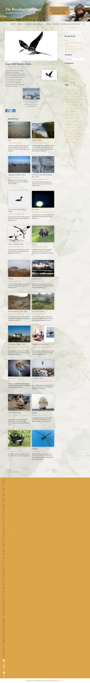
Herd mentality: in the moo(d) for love (74, 49)
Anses (75, 93)
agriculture (80, 90)
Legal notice (62, 680)
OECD (67, 139)
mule (82, 130)
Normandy (68, 136)
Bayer (81, 93)
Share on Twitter (10, 110)
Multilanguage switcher (70, 24)
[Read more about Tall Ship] (43, 402)
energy (67, 111)
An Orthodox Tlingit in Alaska (16, 344)
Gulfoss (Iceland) (37, 140)
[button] (84, 24)
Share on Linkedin (13, 110)
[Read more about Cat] (19, 438)
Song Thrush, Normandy (70, 51)
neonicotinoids (77, 133)
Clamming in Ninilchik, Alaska (17, 175)
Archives (56, 24)
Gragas (75, 124)
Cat (9, 448)
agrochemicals (69, 93)
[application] (43, 24)
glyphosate (68, 124)
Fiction (20, 24)
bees (71, 96)
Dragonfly (35, 448)
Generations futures (77, 121)
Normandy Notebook (36, 212)
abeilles (67, 90)
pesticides (78, 139)
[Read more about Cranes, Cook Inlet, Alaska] (19, 233)
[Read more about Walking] (19, 268)
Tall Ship (34, 412)
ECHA (81, 105)
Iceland (66, 76)
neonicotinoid (69, 133)
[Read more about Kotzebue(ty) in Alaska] (19, 402)
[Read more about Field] (19, 130)
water (78, 142)
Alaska (13, 66)
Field (9, 140)
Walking (10, 279)
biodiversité (68, 99)
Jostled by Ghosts (37, 279)
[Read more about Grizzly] (43, 233)
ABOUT (48, 24)
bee (67, 96)
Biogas (74, 99)
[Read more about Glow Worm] (43, 199)
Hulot (74, 127)
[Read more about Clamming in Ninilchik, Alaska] (19, 164)
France (33, 415)
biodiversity (77, 96)
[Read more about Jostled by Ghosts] (43, 268)
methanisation (75, 130)
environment (74, 111)
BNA (74, 102)
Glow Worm (35, 209)
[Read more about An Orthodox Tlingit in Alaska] (19, 333)
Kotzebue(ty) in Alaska (14, 412)
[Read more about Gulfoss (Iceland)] (43, 130)
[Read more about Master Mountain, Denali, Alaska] (19, 301)
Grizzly (34, 244)
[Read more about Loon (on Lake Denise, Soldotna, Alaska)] (19, 199)
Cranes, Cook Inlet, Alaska (15, 244)
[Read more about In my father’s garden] (43, 301)
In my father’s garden (38, 311)
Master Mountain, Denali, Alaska (17, 311)
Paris (72, 139)
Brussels (78, 102)
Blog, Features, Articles (34, 24)
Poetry (12, 24)
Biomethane (80, 99)
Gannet (66, 40)
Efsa (67, 108)
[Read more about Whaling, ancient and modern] (43, 333)
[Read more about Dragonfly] (43, 438)
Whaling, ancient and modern (40, 344)
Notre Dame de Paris (70, 46)
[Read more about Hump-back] (19, 368)
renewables (68, 142)
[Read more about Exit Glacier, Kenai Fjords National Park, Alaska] (43, 164)
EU (76, 115)
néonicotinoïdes (76, 136)
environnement (69, 115)
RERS (74, 142)
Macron (67, 130)
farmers (78, 117)
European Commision (70, 117)
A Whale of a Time (37, 378)
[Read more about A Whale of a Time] (43, 368)
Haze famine (68, 127)
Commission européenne (71, 105)
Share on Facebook (6, 110)
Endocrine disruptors (75, 108)
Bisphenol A (68, 102)
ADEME (73, 90)
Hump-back (11, 378)
